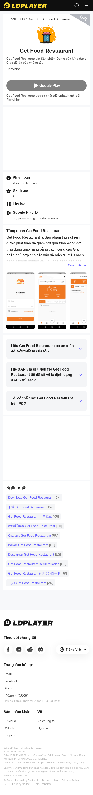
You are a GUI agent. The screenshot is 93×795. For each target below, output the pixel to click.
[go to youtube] (18, 649)
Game (32, 19)
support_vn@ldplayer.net (17, 775)
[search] (76, 5)
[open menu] (86, 5)
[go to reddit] (29, 649)
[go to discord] (40, 649)
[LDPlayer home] (25, 5)
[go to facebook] (8, 649)
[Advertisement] (46, 138)
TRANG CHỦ (15, 19)
